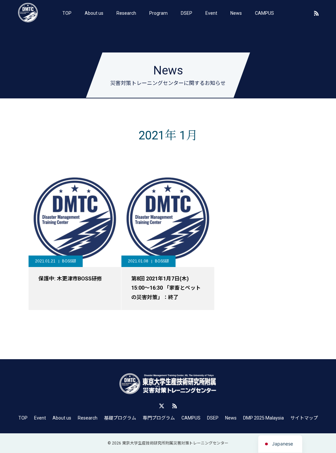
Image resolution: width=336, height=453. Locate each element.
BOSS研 (69, 261)
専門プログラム (159, 418)
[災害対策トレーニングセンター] (27, 13)
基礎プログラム (120, 418)
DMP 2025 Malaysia (263, 418)
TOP (67, 13)
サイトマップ (304, 418)
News (236, 13)
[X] (161, 405)
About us (94, 13)
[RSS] (316, 13)
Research (126, 13)
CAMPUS (264, 13)
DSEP (186, 13)
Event (211, 13)
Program (158, 13)
